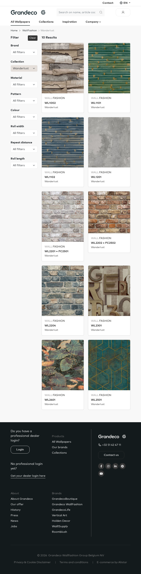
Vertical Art (59, 515)
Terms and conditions (73, 562)
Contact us (111, 455)
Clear (32, 38)
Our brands (59, 447)
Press (14, 515)
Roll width (17, 126)
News (14, 521)
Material (16, 77)
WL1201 (96, 177)
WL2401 (50, 399)
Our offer (17, 504)
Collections (46, 21)
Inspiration (69, 21)
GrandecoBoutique (64, 499)
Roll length (18, 158)
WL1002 (50, 103)
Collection (17, 61)
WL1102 (50, 177)
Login (20, 449)
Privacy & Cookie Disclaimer (32, 562)
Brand (15, 45)
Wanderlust (51, 107)
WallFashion (29, 30)
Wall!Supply (60, 526)
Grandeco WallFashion (67, 504)
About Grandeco (22, 499)
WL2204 (50, 325)
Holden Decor (61, 521)
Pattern (16, 94)
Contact (107, 3)
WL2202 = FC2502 (103, 243)
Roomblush (59, 532)
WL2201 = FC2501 (56, 251)
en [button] (125, 3)
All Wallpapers (20, 21)
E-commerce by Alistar (112, 562)
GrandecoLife (61, 510)
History (15, 510)
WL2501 (96, 399)
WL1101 (96, 103)
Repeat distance (21, 142)
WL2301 (96, 325)
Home (14, 30)
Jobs (14, 526)
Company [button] (92, 21)
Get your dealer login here (28, 475)
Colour (15, 110)
